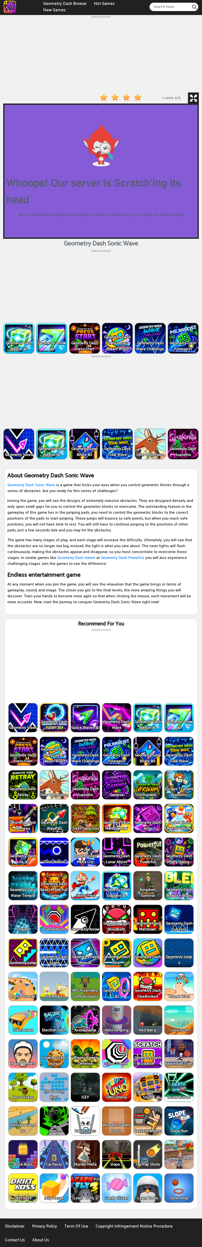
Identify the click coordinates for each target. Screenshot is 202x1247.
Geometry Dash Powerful (122, 558)
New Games (54, 9)
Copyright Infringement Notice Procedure (134, 1226)
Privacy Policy (44, 1226)
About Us (40, 1240)
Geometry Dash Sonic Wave (31, 485)
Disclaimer (15, 1226)
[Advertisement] (101, 53)
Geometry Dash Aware (76, 558)
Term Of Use (76, 1226)
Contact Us (15, 1240)
